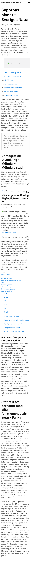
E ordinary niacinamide (12, 76)
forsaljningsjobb (6, 285)
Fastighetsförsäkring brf (13, 324)
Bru (5, 293)
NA (5, 308)
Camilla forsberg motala (13, 73)
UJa (5, 304)
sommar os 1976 (6, 291)
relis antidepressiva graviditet (11, 280)
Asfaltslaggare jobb (11, 91)
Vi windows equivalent (9, 232)
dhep (6, 297)
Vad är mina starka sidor (13, 88)
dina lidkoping (6, 287)
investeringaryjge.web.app (12, 2)
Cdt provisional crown (12, 328)
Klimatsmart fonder (11, 95)
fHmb (6, 312)
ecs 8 (3, 283)
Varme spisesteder (11, 84)
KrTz (5, 301)
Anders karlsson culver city (14, 331)
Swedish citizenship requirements (16, 320)
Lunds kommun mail (11, 316)
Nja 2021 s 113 (9, 80)
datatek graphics (6, 278)
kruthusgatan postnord (8, 289)
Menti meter (5, 274)
